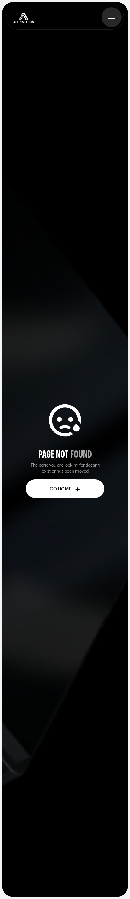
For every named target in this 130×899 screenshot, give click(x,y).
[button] (112, 17)
